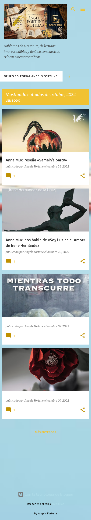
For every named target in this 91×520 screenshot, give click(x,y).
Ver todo (13, 100)
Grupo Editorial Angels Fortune (30, 76)
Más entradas (45, 432)
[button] (82, 176)
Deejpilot (58, 503)
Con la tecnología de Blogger (48, 494)
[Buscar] (73, 9)
